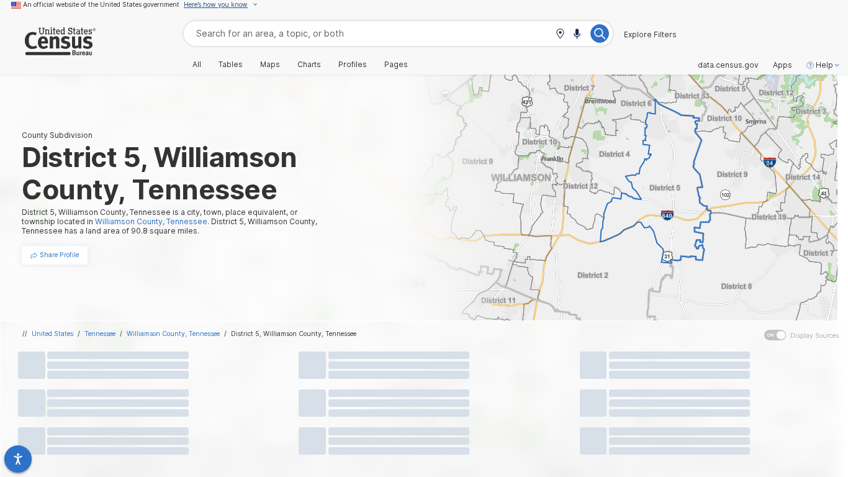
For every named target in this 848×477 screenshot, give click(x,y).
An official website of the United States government (101, 4)
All (196, 64)
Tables (231, 64)
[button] (560, 34)
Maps (270, 64)
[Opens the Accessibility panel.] (18, 459)
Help (824, 65)
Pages (396, 64)
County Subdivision (57, 135)
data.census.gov (728, 65)
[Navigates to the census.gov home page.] (48, 50)
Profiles (352, 64)
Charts (309, 64)
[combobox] (398, 33)
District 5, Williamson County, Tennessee (293, 333)
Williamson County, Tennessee (173, 333)
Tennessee (99, 333)
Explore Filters (650, 34)
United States (52, 333)
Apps (782, 65)
